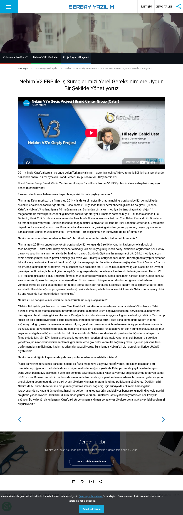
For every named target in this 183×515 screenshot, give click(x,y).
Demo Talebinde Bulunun (91, 461)
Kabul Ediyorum (92, 509)
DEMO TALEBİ (164, 6)
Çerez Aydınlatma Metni (91, 496)
